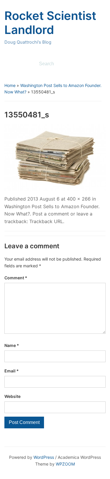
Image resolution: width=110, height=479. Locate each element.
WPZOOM (65, 463)
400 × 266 (79, 199)
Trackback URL (46, 221)
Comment (15, 277)
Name (11, 345)
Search (98, 64)
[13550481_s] (55, 157)
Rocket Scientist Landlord (50, 22)
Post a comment (51, 214)
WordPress (43, 457)
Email (11, 370)
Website (12, 396)
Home (10, 85)
